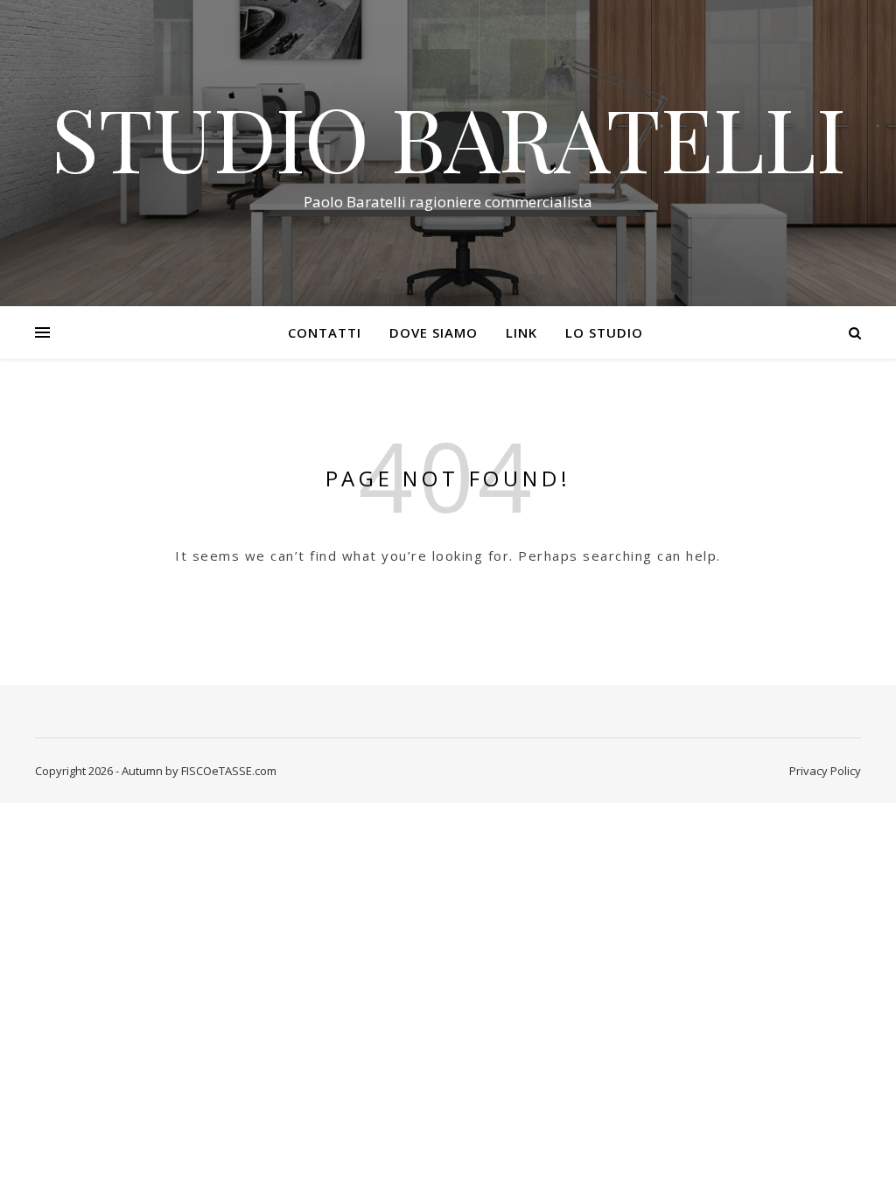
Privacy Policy (825, 771)
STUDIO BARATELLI (448, 137)
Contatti (324, 332)
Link (521, 332)
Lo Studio (604, 332)
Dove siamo (433, 332)
